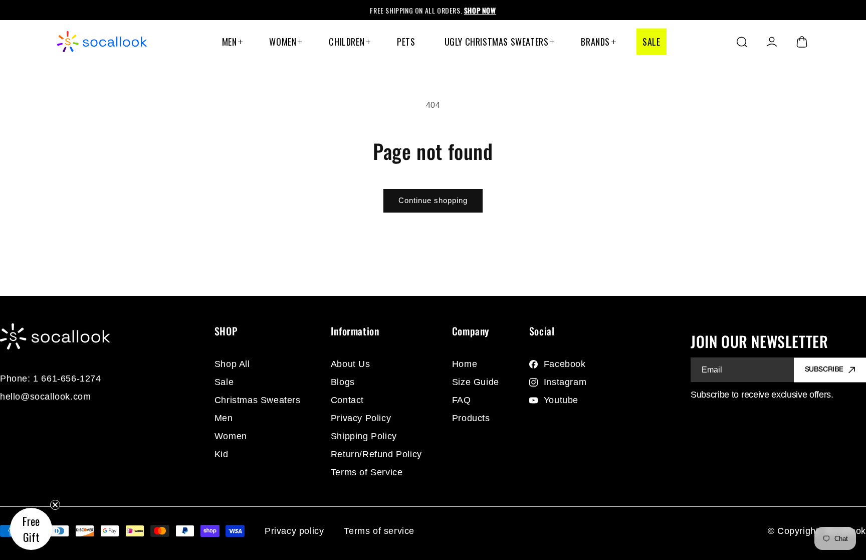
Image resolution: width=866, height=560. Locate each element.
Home (464, 364)
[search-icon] (742, 42)
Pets (406, 41)
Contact (347, 400)
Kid (221, 454)
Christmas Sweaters (257, 400)
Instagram (565, 382)
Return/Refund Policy (376, 454)
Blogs (343, 382)
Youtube (561, 400)
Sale (651, 41)
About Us (350, 364)
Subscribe (824, 369)
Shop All (232, 364)
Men (223, 418)
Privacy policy (294, 531)
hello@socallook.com (45, 397)
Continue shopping (433, 200)
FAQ (461, 400)
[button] (31, 529)
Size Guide (475, 382)
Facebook (565, 364)
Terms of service (379, 531)
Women (230, 436)
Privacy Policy (361, 418)
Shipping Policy (364, 436)
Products (471, 418)
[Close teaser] (55, 505)
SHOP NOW (480, 10)
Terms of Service (367, 472)
